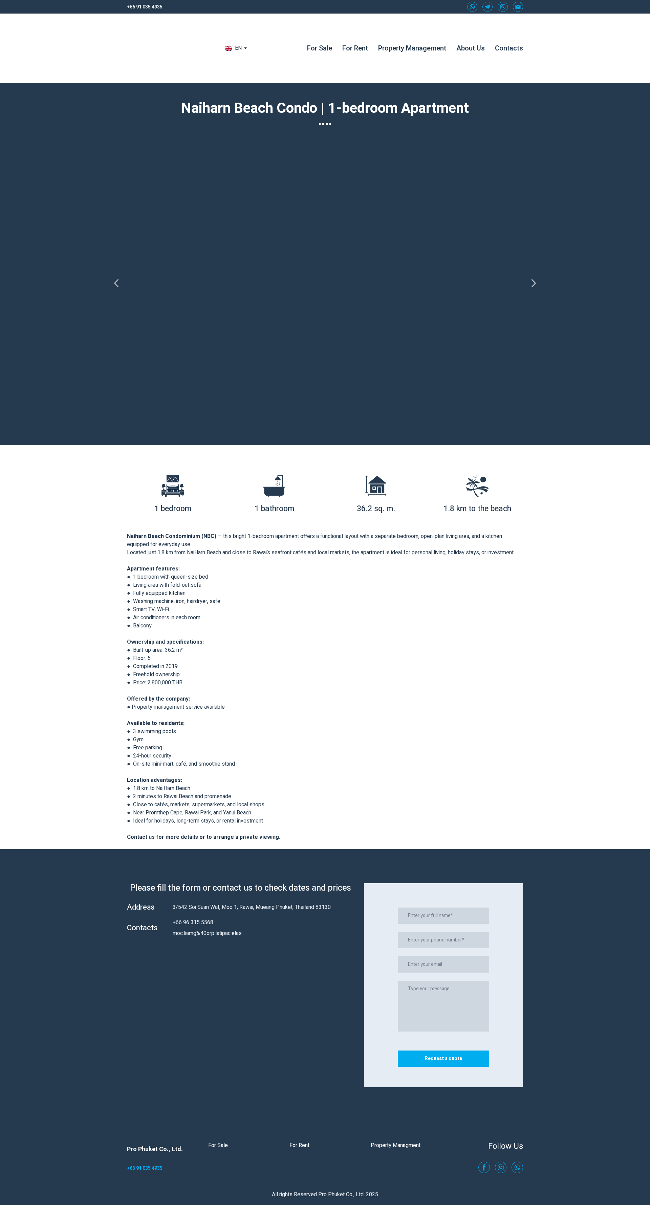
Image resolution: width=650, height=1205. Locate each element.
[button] (472, 7)
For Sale (319, 48)
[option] (233, 48)
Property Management (412, 48)
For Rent (355, 48)
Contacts (509, 48)
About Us (470, 48)
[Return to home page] (168, 48)
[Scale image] (325, 283)
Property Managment (395, 1145)
